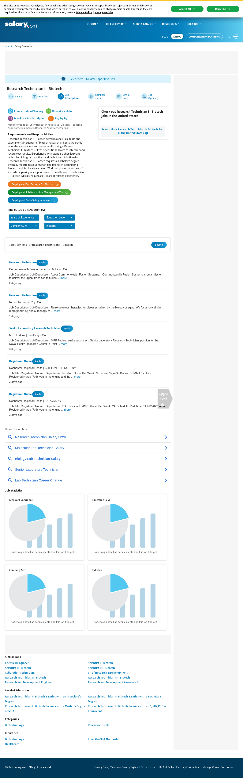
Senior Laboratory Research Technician (35, 328)
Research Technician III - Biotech (109, 677)
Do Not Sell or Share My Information (179, 767)
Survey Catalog (143, 24)
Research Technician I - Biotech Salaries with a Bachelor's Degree (125, 698)
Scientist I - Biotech (100, 663)
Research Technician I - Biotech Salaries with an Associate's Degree (43, 698)
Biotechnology (14, 725)
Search (159, 244)
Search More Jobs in (133, 131)
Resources (169, 24)
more (63, 277)
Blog (165, 36)
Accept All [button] (185, 9)
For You (90, 24)
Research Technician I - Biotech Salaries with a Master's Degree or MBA (45, 708)
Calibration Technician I (20, 672)
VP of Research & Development (108, 672)
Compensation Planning (204, 36)
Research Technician (22, 262)
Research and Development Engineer (29, 682)
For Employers (114, 24)
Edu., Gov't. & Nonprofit (103, 739)
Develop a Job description (29, 118)
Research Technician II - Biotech (25, 677)
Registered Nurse (20, 361)
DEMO (177, 36)
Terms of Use (148, 767)
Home (6, 46)
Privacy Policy (84, 12)
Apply (42, 262)
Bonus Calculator (62, 111)
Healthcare (12, 744)
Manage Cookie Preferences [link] (219, 767)
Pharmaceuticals (98, 725)
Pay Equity (61, 118)
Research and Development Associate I (113, 682)
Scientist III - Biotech (101, 668)
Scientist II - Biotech (18, 668)
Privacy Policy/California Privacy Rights (116, 767)
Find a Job (191, 24)
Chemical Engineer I (17, 663)
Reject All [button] (220, 9)
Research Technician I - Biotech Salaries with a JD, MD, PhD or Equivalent (127, 708)
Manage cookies (104, 12)
